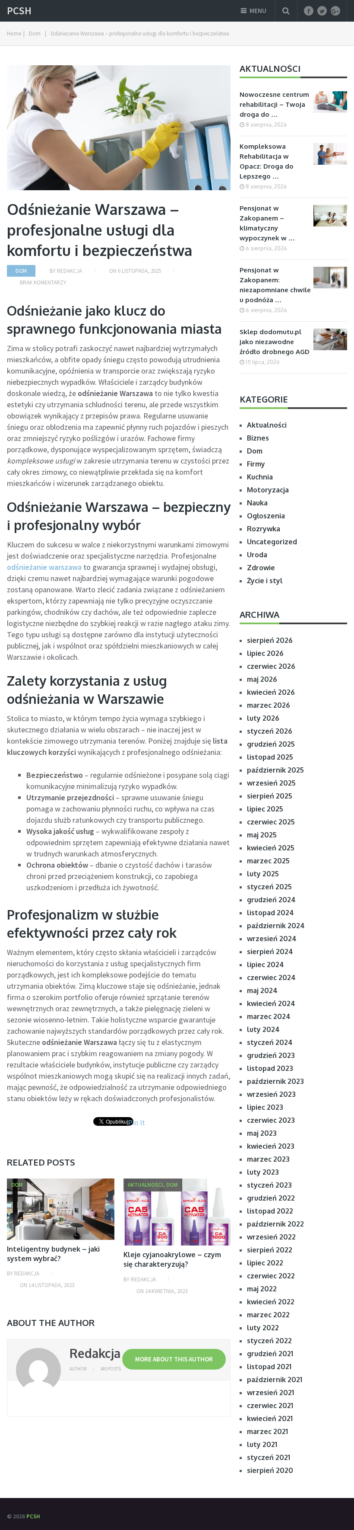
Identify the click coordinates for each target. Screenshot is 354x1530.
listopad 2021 (269, 1366)
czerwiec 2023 (271, 1120)
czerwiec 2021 (270, 1405)
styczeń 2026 (269, 731)
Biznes (258, 438)
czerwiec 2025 (271, 822)
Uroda (257, 554)
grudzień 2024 (271, 899)
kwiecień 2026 (271, 692)
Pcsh (19, 11)
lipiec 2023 (265, 1107)
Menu (258, 10)
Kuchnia (260, 477)
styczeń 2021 (268, 1457)
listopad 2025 (270, 757)
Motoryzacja (268, 490)
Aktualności (267, 425)
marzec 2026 (268, 705)
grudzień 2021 (270, 1353)
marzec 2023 (268, 1159)
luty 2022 (263, 1327)
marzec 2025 (268, 860)
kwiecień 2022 (270, 1301)
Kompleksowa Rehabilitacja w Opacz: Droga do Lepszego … (267, 161)
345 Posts (110, 1369)
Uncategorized (272, 541)
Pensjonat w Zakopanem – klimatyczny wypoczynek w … (267, 223)
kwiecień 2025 (270, 847)
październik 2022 (275, 1224)
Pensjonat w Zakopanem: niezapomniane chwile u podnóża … (275, 285)
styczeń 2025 (269, 886)
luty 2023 (263, 1172)
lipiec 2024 (265, 964)
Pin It (136, 1123)
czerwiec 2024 (271, 977)
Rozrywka (263, 528)
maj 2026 (262, 679)
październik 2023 (275, 1081)
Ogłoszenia (266, 515)
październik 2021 (274, 1379)
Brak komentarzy (43, 282)
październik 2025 (275, 770)
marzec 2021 (267, 1431)
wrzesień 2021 (270, 1392)
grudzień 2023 (271, 1055)
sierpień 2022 (269, 1250)
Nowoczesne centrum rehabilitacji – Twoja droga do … (274, 104)
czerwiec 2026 (271, 666)
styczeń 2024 (270, 1042)
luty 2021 (262, 1444)
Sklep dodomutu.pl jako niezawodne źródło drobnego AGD (275, 342)
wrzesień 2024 (272, 938)
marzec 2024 (269, 1016)
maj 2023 (262, 1133)
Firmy (256, 464)
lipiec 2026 (265, 653)
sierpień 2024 (270, 951)
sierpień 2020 (270, 1470)
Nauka (257, 502)
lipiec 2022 (265, 1262)
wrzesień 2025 (271, 783)
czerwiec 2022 (271, 1275)
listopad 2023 (270, 1068)
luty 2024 (263, 1029)
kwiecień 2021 (270, 1418)
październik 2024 (276, 925)
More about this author (174, 1359)
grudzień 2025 (271, 744)
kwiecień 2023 (270, 1146)
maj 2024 (262, 990)
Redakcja (69, 271)
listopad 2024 (270, 912)
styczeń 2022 (269, 1340)
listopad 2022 (270, 1211)
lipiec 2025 (265, 809)
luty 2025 (263, 873)
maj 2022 (262, 1288)
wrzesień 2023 (271, 1094)
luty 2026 (263, 718)
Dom (21, 271)
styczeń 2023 (269, 1185)
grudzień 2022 (271, 1198)
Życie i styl (265, 580)
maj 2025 (262, 834)
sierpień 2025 (269, 796)
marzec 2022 (268, 1314)
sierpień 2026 (270, 640)
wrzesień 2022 (271, 1237)
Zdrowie (261, 567)
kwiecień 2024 (271, 1003)
